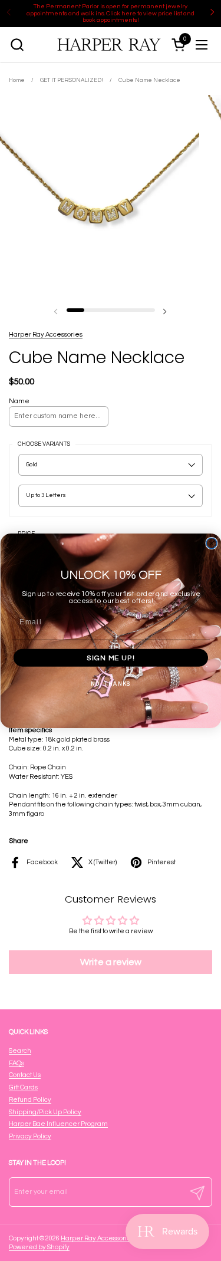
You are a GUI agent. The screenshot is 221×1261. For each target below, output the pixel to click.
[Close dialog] (211, 543)
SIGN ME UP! (111, 657)
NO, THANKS (110, 684)
